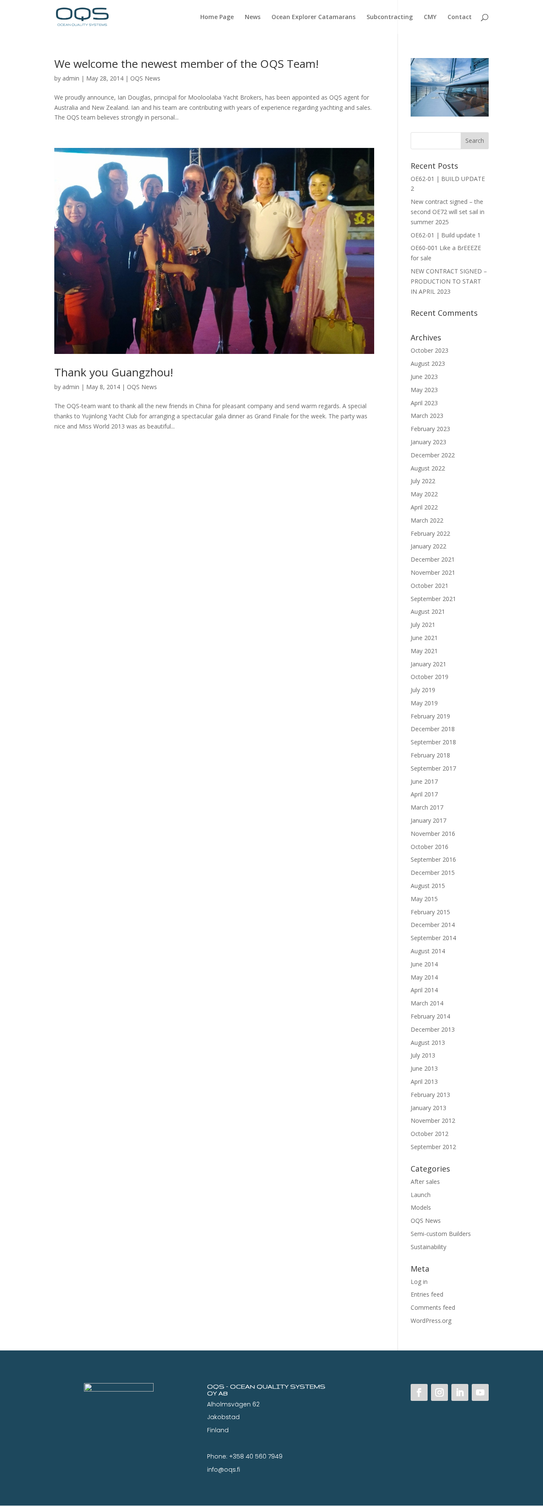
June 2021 (424, 638)
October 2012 (429, 1134)
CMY (430, 17)
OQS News (145, 78)
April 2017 (424, 794)
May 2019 (424, 703)
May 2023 (424, 390)
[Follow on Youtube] (480, 1392)
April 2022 (424, 507)
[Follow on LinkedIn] (459, 1392)
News (252, 17)
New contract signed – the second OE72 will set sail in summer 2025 (447, 212)
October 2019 (429, 677)
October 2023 (429, 350)
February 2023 (430, 429)
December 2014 (433, 925)
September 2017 (433, 768)
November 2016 (433, 834)
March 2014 (427, 1003)
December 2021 (433, 559)
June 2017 (424, 781)
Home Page (217, 17)
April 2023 (424, 403)
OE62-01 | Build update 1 (446, 235)
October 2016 (429, 847)
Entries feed (427, 1294)
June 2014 (424, 964)
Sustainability (428, 1247)
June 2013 (424, 1068)
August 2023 (428, 363)
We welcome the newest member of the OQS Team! (186, 63)
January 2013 (428, 1108)
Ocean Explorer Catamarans (313, 17)
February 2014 (430, 1016)
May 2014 (424, 977)
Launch (421, 1195)
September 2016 (433, 859)
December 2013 (433, 1029)
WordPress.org (431, 1321)
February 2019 (430, 716)
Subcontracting (390, 17)
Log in (419, 1282)
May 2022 (424, 494)
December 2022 (433, 455)
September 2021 (433, 599)
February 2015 (430, 912)
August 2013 (428, 1042)
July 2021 (423, 625)
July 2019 (423, 690)
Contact (460, 17)
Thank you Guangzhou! (113, 372)
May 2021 (424, 651)
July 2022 (423, 481)
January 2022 (428, 546)
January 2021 (428, 664)
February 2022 (430, 533)
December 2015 (433, 873)
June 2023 (424, 377)
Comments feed (433, 1307)
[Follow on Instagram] (439, 1392)
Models (421, 1207)
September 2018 (433, 742)
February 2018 (430, 755)
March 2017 (427, 807)
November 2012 (433, 1120)
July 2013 (423, 1055)
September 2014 (433, 938)
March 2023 (427, 416)
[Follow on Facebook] (419, 1392)
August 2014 (428, 951)
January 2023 (428, 442)
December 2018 (433, 729)
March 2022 (427, 520)
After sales (425, 1182)
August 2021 (428, 611)
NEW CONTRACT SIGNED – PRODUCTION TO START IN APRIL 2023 (449, 281)
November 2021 (433, 572)
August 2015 (428, 886)
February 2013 (430, 1095)
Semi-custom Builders (441, 1234)
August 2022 (428, 468)
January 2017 (428, 820)
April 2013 (424, 1081)
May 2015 (424, 899)
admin (70, 78)
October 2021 (429, 586)
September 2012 (433, 1147)
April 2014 (424, 990)
